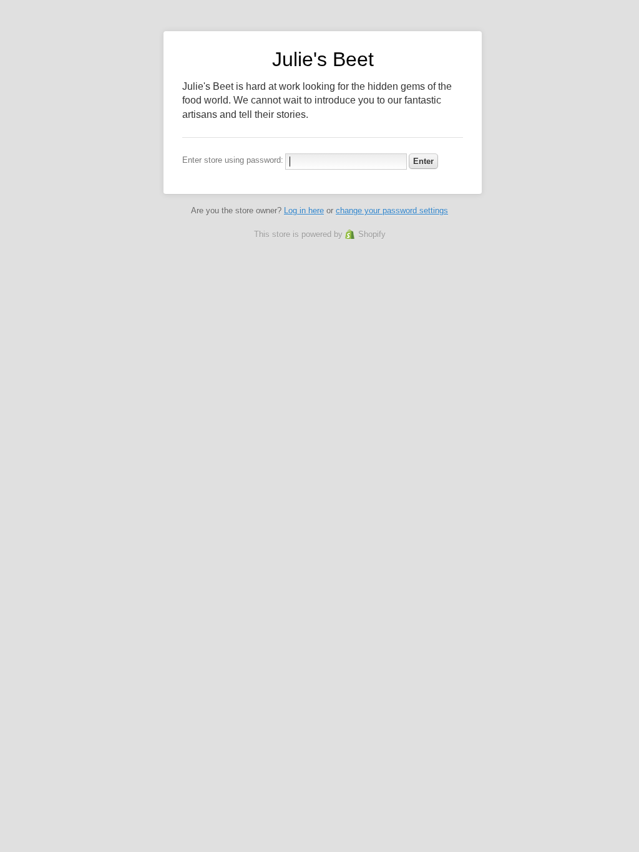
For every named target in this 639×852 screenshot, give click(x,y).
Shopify (372, 234)
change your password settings (392, 210)
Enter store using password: (232, 160)
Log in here (304, 210)
